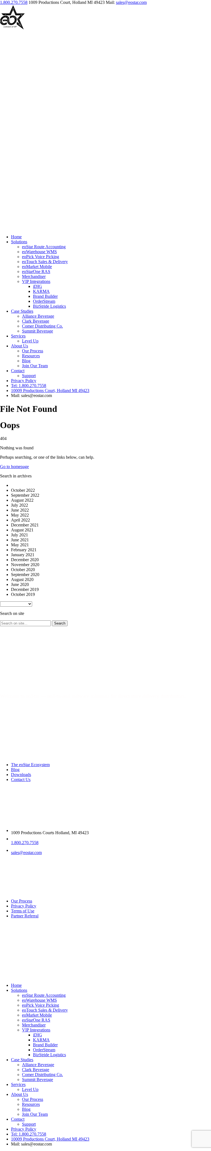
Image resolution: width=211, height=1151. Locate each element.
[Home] (12, 28)
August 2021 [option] (22, 530)
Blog (26, 360)
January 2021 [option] (22, 554)
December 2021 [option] (25, 525)
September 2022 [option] (25, 495)
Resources (31, 355)
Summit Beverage (37, 331)
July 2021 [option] (19, 535)
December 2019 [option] (25, 589)
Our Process (32, 350)
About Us (19, 346)
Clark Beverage (35, 321)
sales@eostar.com (131, 2)
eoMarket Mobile (37, 266)
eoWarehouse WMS (39, 251)
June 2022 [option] (20, 510)
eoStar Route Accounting (44, 246)
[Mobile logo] (16, 976)
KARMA (41, 291)
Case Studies (22, 311)
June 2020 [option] (20, 584)
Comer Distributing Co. (42, 326)
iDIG (37, 286)
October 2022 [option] (23, 490)
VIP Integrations (36, 281)
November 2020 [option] (25, 564)
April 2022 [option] (20, 520)
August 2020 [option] (22, 579)
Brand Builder (45, 296)
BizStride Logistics (49, 306)
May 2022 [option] (20, 515)
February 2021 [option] (24, 549)
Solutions (19, 241)
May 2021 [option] (20, 544)
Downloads (21, 774)
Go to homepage (14, 466)
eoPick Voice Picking (40, 256)
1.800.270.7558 (13, 2)
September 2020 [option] (25, 574)
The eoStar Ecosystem (30, 764)
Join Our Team (35, 365)
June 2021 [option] (20, 539)
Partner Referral (24, 916)
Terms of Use (22, 911)
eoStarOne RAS (36, 271)
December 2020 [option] (25, 559)
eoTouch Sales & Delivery (45, 261)
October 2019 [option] (23, 594)
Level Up (30, 341)
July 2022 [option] (19, 505)
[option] (111, 485)
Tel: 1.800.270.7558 (28, 385)
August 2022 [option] (22, 500)
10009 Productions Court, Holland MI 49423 (50, 390)
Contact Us (20, 779)
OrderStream (44, 301)
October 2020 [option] (23, 569)
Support (29, 375)
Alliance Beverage (38, 316)
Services (18, 336)
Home (16, 236)
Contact (17, 370)
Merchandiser (34, 276)
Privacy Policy (23, 380)
